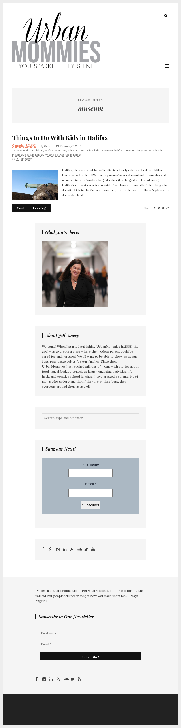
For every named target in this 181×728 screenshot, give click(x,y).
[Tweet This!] (158, 208)
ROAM (30, 145)
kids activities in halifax (108, 150)
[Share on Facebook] (154, 208)
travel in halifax (34, 154)
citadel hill (37, 150)
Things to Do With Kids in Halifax (60, 137)
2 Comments (24, 158)
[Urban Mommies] (56, 68)
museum (129, 150)
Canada (18, 145)
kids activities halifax (80, 150)
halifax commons (55, 150)
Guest (47, 146)
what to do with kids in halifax (63, 154)
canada (24, 150)
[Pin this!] (163, 208)
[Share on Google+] (167, 208)
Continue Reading (31, 208)
